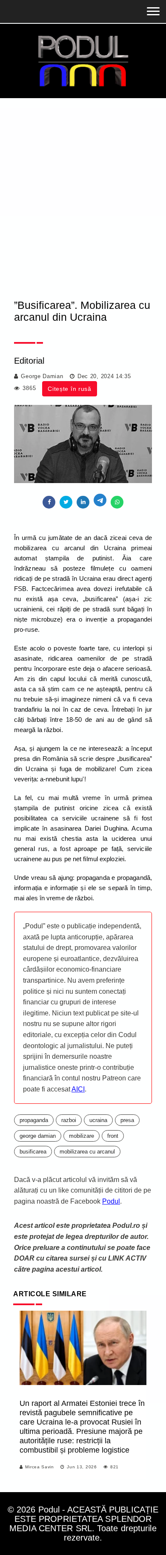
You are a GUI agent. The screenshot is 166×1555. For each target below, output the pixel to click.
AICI (78, 1089)
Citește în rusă (70, 388)
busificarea (33, 1151)
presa (127, 1120)
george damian (38, 1136)
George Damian (42, 376)
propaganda (34, 1120)
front (112, 1136)
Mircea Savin (39, 1467)
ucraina (98, 1120)
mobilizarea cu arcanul (87, 1151)
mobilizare (81, 1136)
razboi (68, 1120)
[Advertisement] (83, 185)
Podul (111, 1201)
